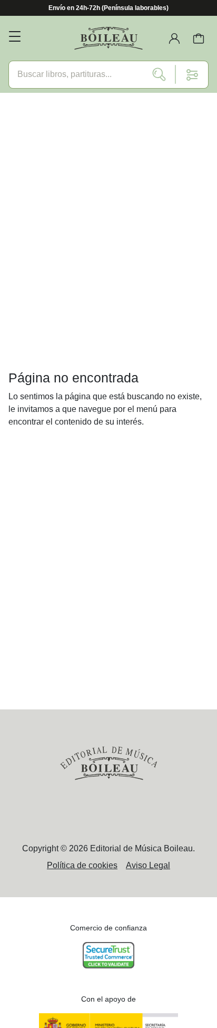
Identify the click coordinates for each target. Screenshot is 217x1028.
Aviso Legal (148, 865)
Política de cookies (82, 865)
